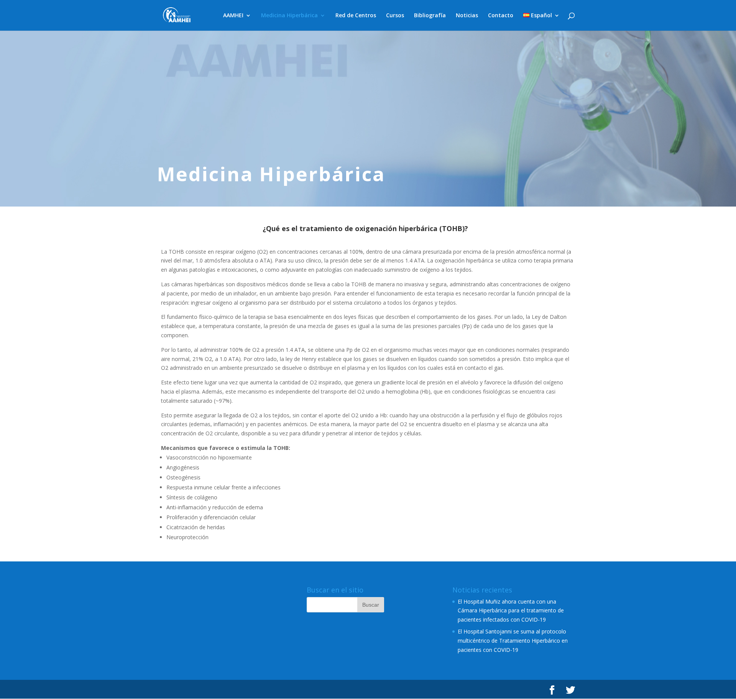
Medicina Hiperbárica (289, 16)
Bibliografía (430, 16)
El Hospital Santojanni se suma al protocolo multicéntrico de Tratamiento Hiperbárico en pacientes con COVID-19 (513, 640)
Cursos (395, 16)
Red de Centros (355, 16)
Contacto (500, 16)
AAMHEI (233, 16)
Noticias (467, 16)
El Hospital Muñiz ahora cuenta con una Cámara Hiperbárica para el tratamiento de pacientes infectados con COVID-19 (511, 611)
